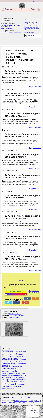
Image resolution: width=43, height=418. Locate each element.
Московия (17, 386)
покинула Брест (6, 28)
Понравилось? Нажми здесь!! (34, 291)
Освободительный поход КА (11, 353)
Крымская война (15, 314)
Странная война (20, 351)
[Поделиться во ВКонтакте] (27, 300)
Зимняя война (8, 351)
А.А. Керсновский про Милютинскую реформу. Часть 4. (32, 25)
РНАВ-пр (16, 402)
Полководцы (18, 375)
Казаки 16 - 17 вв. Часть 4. (31, 22)
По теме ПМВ (25, 397)
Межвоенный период (9, 372)
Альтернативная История (10, 370)
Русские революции (16, 357)
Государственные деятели (11, 383)
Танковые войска (7, 375)
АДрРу (9, 402)
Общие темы (14, 397)
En (34, 1)
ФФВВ (37, 401)
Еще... (34, 9)
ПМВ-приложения (20, 401)
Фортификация (17, 366)
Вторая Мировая (10, 359)
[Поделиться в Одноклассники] (35, 300)
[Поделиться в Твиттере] (8, 303)
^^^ (23, 281)
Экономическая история (16, 381)
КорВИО (31, 402)
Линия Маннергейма (9, 368)
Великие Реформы (18, 384)
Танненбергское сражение (10, 25)
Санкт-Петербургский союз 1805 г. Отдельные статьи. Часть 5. (31, 30)
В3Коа (24, 402)
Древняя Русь (7, 386)
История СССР (8, 355)
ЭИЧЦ (31, 401)
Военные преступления (8, 388)
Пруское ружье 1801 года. (31, 27)
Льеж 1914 (13, 361)
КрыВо (3, 402)
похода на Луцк (15, 32)
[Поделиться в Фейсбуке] (16, 303)
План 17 (14, 363)
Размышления (8, 373)
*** (20, 281)
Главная (9, 9)
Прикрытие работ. (29, 32)
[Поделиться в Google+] (25, 303)
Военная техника (20, 373)
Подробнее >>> (35, 86)
